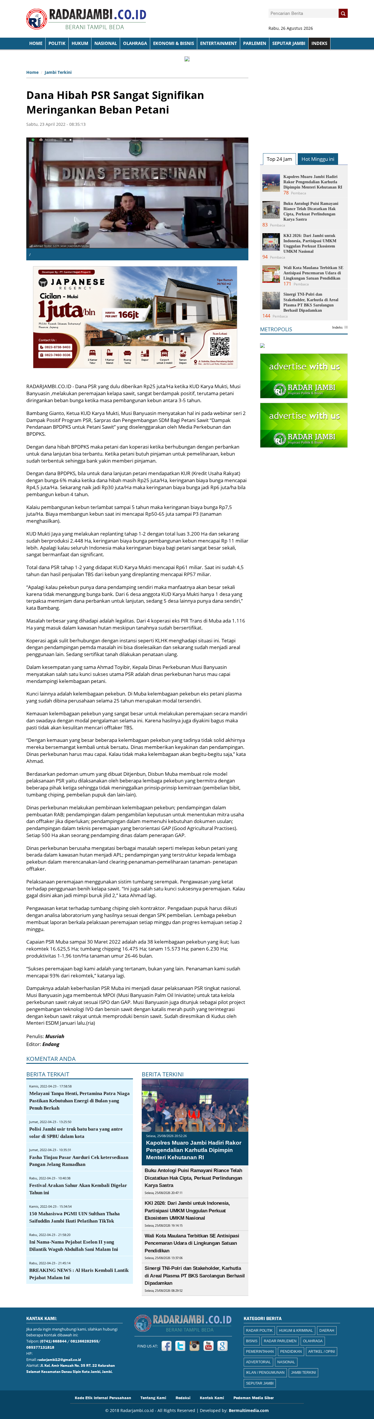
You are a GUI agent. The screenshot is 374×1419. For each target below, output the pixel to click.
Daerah (326, 1331)
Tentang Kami (153, 1397)
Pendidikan (291, 1352)
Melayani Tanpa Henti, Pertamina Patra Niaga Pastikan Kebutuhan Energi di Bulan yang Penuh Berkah (79, 1101)
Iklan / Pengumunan (265, 1373)
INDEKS (319, 43)
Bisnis (251, 1341)
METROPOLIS (276, 329)
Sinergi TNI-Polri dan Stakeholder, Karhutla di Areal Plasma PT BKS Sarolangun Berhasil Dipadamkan (195, 1275)
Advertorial (258, 1362)
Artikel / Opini (321, 1352)
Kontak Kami (212, 1397)
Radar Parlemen (280, 1341)
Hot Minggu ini (318, 159)
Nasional (105, 43)
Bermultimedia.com (249, 1410)
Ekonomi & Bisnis (173, 43)
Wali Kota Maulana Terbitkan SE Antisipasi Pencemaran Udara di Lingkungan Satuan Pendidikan (192, 1243)
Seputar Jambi (288, 43)
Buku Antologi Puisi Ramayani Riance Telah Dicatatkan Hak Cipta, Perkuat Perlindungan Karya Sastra (193, 1178)
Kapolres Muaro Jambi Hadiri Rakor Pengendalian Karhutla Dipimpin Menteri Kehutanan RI (193, 1150)
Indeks (337, 328)
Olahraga (135, 43)
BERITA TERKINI (163, 1074)
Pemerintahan (260, 1352)
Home (32, 72)
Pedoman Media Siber (253, 1397)
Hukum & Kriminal (296, 1331)
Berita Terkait (47, 1074)
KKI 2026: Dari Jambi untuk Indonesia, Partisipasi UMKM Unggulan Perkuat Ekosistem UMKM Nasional (187, 1210)
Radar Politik (259, 1331)
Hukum (80, 43)
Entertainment (218, 43)
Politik (57, 43)
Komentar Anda (51, 1059)
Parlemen (254, 43)
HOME (35, 43)
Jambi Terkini (58, 72)
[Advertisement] (304, 103)
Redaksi (183, 1397)
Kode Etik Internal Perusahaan (103, 1397)
